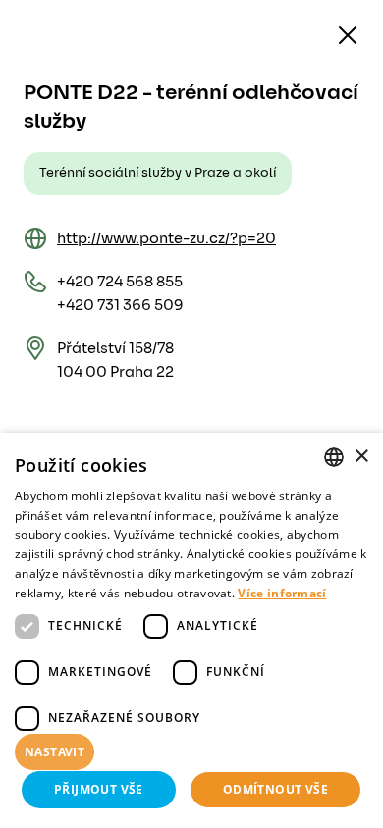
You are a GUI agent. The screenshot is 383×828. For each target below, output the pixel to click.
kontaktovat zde (295, 785)
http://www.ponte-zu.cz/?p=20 (166, 238)
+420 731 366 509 (120, 305)
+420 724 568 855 (120, 281)
